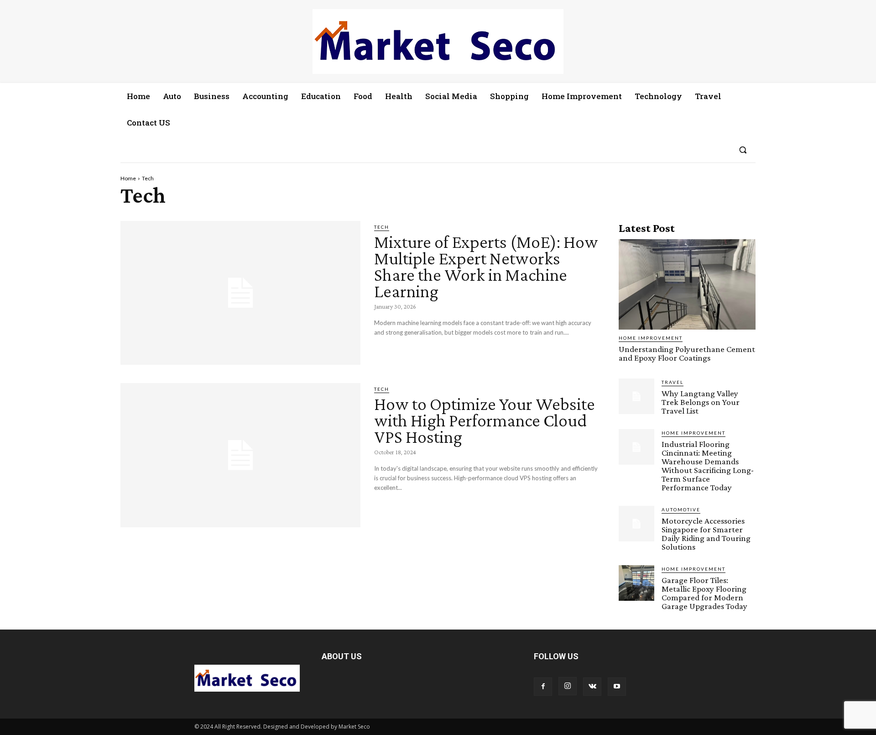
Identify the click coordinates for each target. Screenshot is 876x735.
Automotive (681, 509)
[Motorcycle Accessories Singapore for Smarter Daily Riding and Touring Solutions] (636, 523)
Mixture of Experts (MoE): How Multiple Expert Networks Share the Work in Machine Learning (486, 266)
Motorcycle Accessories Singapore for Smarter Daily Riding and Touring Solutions (706, 533)
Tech (381, 227)
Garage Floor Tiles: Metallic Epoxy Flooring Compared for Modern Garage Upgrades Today (704, 593)
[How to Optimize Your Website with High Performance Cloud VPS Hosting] (240, 455)
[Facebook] (543, 686)
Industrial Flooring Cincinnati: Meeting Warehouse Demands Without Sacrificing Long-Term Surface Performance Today (708, 465)
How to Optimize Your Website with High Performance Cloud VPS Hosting (484, 420)
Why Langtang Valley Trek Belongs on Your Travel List (701, 401)
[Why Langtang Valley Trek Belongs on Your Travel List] (636, 396)
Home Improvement (651, 338)
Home (128, 178)
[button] (743, 150)
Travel (672, 382)
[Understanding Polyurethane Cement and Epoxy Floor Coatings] (687, 284)
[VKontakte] (592, 686)
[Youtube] (617, 686)
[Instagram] (567, 686)
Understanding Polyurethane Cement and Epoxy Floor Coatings (687, 353)
